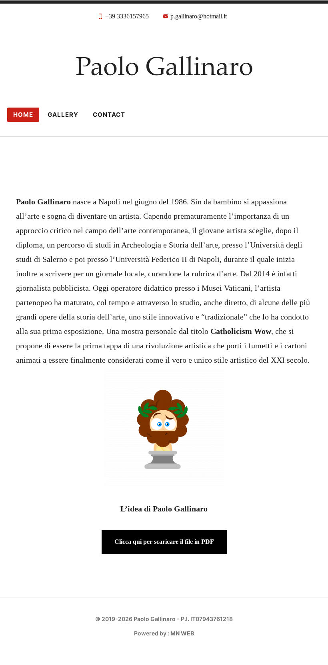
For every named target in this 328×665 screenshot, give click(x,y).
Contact (109, 114)
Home (23, 114)
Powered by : (164, 633)
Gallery (63, 114)
